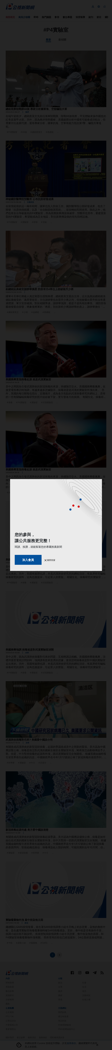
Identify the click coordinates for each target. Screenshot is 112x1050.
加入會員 (28, 560)
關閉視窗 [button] (51, 560)
